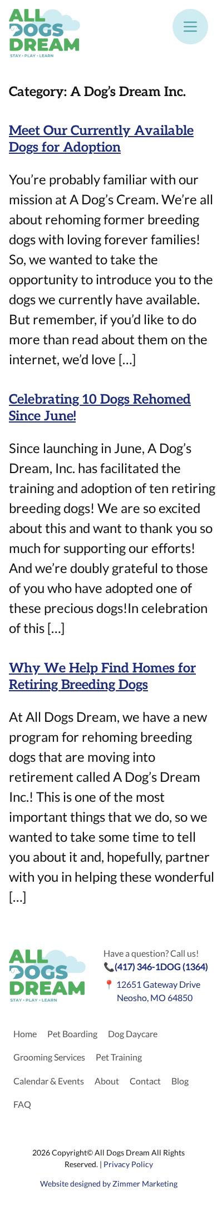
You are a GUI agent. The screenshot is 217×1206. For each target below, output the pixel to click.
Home (25, 1033)
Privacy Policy (128, 1164)
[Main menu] (190, 26)
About (107, 1081)
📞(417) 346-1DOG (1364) (155, 966)
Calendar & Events (48, 1081)
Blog (180, 1081)
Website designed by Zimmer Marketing (108, 1183)
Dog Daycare (132, 1033)
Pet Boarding (72, 1033)
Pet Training (119, 1057)
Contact (145, 1081)
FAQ (22, 1104)
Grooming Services (49, 1057)
